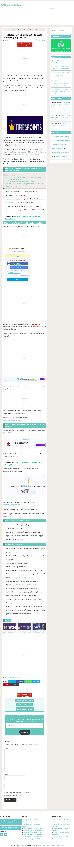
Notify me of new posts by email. (14, 795)
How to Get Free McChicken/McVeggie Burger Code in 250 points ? (26, 183)
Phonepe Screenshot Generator (60, 136)
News (23, 88)
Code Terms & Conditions (15, 187)
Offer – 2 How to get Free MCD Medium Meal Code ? (21, 181)
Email (6, 783)
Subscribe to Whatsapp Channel (10, 822)
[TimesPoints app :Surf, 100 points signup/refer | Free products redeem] (9, 626)
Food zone (11, 677)
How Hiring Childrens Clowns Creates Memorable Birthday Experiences (59, 91)
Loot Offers (17, 677)
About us (40, 845)
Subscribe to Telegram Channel (10, 827)
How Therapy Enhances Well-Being (60, 72)
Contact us (46, 845)
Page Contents (9, 175)
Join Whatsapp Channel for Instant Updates (24, 44)
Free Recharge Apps (57, 148)
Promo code (17, 195)
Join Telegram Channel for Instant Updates (24, 695)
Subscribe (24, 732)
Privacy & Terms (54, 845)
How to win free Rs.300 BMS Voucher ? (18, 185)
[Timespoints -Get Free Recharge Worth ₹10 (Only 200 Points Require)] (24, 626)
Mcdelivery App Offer (13, 203)
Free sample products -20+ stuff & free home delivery (60, 104)
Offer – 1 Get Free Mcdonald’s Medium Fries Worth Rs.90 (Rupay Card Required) (25, 178)
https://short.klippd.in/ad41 (12, 420)
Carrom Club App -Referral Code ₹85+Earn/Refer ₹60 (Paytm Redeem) (60, 118)
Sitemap (62, 845)
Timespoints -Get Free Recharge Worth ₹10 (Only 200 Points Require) (24, 632)
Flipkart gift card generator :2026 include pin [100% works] (60, 125)
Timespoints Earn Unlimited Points (27, 154)
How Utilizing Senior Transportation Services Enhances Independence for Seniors (60, 78)
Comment (7, 748)
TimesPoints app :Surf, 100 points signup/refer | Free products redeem (9, 632)
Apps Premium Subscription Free (61, 152)
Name (6, 774)
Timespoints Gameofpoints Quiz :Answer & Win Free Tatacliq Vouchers (39, 632)
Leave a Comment (42, 40)
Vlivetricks (11, 5)
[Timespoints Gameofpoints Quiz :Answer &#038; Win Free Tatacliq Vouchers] (39, 626)
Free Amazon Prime (57, 144)
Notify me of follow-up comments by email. (17, 792)
